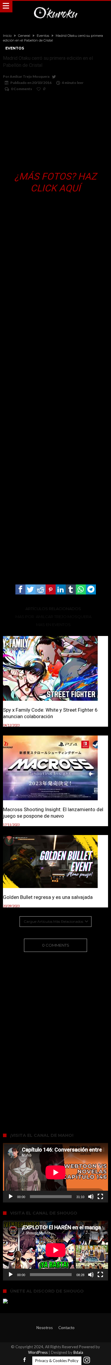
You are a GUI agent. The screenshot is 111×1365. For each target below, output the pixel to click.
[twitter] (30, 589)
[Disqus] (55, 1034)
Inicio (7, 36)
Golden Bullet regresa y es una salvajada (48, 897)
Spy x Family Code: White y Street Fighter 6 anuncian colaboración (50, 713)
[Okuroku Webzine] (55, 6)
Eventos (43, 36)
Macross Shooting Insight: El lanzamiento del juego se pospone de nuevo (53, 812)
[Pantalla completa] (100, 1197)
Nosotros (44, 1327)
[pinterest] (51, 589)
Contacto (66, 1327)
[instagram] (86, 1360)
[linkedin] (61, 589)
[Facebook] (24, 1360)
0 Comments (21, 89)
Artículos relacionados (53, 608)
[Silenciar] (91, 1197)
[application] (55, 1172)
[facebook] (20, 589)
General (24, 36)
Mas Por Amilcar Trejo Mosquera (53, 616)
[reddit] (41, 589)
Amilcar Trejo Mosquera (29, 76)
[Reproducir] (11, 1197)
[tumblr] (71, 589)
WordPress (38, 1352)
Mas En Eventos (53, 624)
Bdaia (78, 1352)
